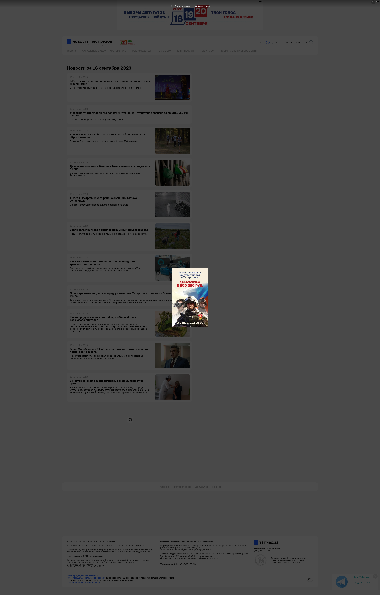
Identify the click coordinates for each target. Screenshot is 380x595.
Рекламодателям (143, 50)
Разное (217, 486)
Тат (277, 42)
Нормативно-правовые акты (238, 50)
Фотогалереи (182, 486)
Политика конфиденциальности (83, 582)
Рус (262, 42)
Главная (72, 50)
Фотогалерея (119, 50)
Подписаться (362, 582)
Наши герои (207, 50)
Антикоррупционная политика (82, 575)
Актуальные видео (94, 50)
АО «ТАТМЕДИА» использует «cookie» (86, 577)
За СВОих (165, 50)
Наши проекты (185, 50)
